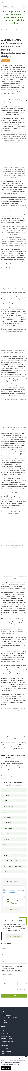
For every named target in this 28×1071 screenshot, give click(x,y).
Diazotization (7, 817)
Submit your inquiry (6, 776)
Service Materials (6, 1051)
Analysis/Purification (6, 1038)
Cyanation (6, 812)
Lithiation (6, 833)
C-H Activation (8, 801)
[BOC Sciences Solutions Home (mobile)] (7, 6)
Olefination (6, 844)
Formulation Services (7, 1041)
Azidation (6, 795)
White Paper (4, 1054)
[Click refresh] (21, 990)
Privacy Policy (16, 1064)
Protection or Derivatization (11, 861)
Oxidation (6, 850)
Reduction (6, 872)
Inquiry (6, 61)
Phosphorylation (8, 855)
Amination (6, 790)
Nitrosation (6, 839)
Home (2, 28)
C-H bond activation (15, 100)
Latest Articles (5, 1049)
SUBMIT (14, 996)
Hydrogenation (8, 828)
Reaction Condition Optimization (12, 866)
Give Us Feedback (14, 936)
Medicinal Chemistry (6, 1034)
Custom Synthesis (6, 1036)
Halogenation (7, 823)
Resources (10, 28)
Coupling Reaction (9, 806)
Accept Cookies (6, 1068)
